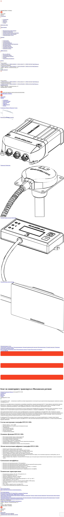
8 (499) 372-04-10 (4, 501)
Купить (2, 60)
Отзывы (4, 57)
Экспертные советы (7, 55)
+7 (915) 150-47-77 (20, 64)
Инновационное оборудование (9, 30)
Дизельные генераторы (8, 47)
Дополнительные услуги (8, 35)
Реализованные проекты (8, 56)
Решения (2, 37)
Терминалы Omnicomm (8, 31)
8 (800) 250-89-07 (11, 501)
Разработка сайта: (7, 513)
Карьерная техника (7, 48)
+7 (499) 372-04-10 (4, 64)
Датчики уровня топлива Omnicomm (11, 32)
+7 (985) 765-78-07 (28, 64)
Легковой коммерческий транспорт (10, 44)
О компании (3, 16)
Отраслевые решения (5, 497)
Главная (2, 391)
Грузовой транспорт (7, 46)
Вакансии (5, 21)
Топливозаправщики (7, 42)
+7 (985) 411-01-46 (28, 66)
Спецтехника (6, 40)
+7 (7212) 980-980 (4, 350)
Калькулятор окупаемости (8, 58)
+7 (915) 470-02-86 (20, 66)
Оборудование (3, 27)
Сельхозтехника (6, 41)
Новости (5, 20)
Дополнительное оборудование (9, 34)
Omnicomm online (4, 25)
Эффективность (3, 50)
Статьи (4, 22)
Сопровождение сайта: (9, 514)
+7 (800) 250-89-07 (12, 64)
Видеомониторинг (7, 45)
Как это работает (6, 54)
